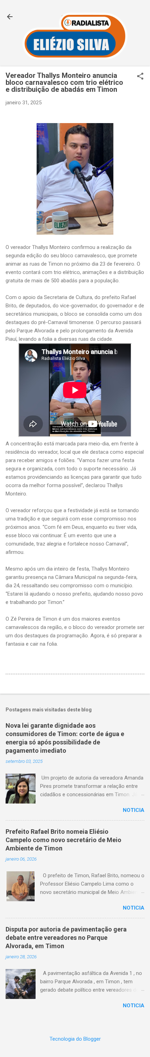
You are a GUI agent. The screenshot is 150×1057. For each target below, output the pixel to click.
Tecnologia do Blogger (75, 1039)
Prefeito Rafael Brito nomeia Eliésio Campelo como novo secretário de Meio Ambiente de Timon (63, 840)
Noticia (133, 810)
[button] (140, 77)
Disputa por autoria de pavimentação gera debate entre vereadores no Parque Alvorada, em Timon (66, 938)
